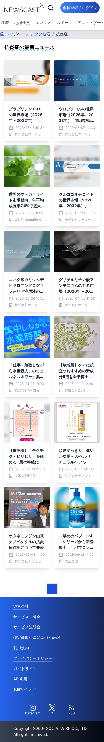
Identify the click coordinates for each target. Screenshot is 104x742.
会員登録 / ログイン (80, 7)
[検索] (50, 7)
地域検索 (22, 22)
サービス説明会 (26, 627)
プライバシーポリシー (32, 658)
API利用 (20, 679)
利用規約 (21, 647)
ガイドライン (25, 668)
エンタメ (43, 22)
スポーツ (64, 22)
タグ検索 (42, 34)
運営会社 (21, 606)
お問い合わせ (25, 689)
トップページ (17, 34)
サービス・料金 (26, 616)
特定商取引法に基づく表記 (36, 637)
